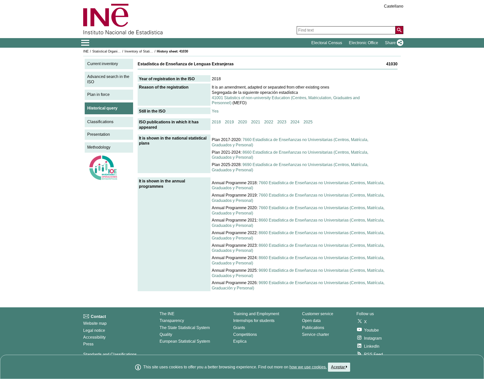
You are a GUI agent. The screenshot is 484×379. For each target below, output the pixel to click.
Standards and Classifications (110, 354)
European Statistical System (185, 341)
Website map (95, 323)
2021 (255, 122)
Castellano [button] (393, 6)
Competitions (245, 334)
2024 (294, 122)
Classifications (100, 122)
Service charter (315, 334)
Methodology (98, 147)
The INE (167, 314)
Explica (240, 341)
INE (86, 51)
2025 (308, 122)
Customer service (317, 314)
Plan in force (98, 94)
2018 (216, 122)
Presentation (98, 134)
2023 (281, 122)
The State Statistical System (185, 328)
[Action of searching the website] (399, 30)
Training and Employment (256, 314)
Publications (313, 328)
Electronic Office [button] (363, 43)
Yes (215, 111)
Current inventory (102, 64)
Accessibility (94, 337)
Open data (311, 320)
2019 (229, 122)
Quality (166, 334)
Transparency (172, 320)
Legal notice (94, 330)
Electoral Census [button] (326, 43)
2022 (268, 122)
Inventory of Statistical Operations (149, 51)
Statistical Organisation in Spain (115, 51)
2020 (242, 122)
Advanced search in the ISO (108, 79)
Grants (239, 328)
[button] (393, 42)
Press (88, 344)
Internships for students (254, 320)
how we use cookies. (308, 367)
